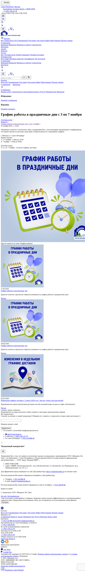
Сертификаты (29, 59)
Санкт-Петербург (7, 7)
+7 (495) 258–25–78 (20, 436)
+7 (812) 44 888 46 (8, 521)
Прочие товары (66, 41)
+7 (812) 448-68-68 (8, 525)
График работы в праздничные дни (14, 291)
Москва (17, 7)
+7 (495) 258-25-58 (8, 535)
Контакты (4, 47)
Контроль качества (16, 59)
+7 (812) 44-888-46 (27, 438)
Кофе (47, 41)
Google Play (7, 552)
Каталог (7, 39)
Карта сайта (52, 517)
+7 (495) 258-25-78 (10, 11)
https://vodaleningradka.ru (55, 472)
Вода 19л (13, 41)
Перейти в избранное (9, 100)
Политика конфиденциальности (13, 566)
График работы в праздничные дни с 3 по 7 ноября (20, 124)
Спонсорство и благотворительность (26, 92)
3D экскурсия (40, 59)
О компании (6, 43)
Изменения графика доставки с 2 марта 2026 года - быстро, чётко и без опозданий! (32, 400)
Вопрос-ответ (6, 92)
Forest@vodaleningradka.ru (20, 481)
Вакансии (12, 45)
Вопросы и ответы (24, 45)
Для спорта (40, 41)
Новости (4, 51)
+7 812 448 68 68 (59, 485)
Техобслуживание (22, 55)
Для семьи (32, 41)
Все (2, 55)
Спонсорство (36, 45)
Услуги (3, 53)
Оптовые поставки (37, 55)
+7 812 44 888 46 (19, 479)
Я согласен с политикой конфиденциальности (21, 430)
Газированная (22, 41)
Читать (3, 298)
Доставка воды (9, 55)
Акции (3, 49)
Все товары (5, 41)
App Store (6, 549)
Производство (6, 57)
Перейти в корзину (8, 109)
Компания (5, 45)
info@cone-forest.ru (14, 434)
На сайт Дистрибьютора (10, 496)
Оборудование (55, 41)
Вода (3, 59)
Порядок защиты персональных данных (53, 554)
